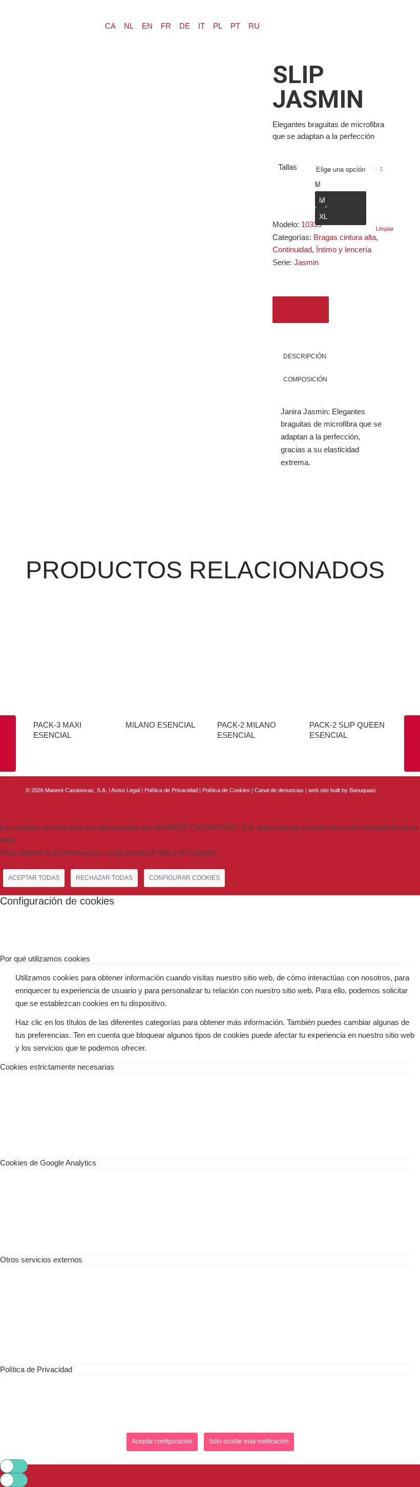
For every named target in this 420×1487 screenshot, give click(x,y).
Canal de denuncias (279, 790)
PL (217, 26)
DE (184, 26)
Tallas (287, 167)
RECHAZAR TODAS (104, 877)
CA (110, 26)
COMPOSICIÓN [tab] (305, 379)
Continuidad (292, 249)
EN (147, 26)
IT (201, 26)
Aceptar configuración (162, 1441)
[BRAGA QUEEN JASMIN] (412, 743)
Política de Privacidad (171, 790)
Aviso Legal (125, 790)
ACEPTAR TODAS (33, 877)
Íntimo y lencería (343, 249)
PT (235, 26)
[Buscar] (36, 24)
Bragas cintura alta (344, 237)
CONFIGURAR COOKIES (184, 877)
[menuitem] (36, 24)
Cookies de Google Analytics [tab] (48, 1162)
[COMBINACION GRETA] (8, 743)
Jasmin (306, 262)
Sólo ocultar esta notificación (249, 1441)
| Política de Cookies (225, 790)
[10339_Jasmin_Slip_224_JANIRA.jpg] (136, 173)
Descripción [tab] (304, 356)
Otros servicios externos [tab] (41, 1259)
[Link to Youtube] (386, 802)
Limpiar (385, 229)
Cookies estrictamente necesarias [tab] (57, 1066)
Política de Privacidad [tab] (36, 1369)
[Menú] (60, 24)
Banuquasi (362, 790)
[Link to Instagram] (371, 802)
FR (166, 26)
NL (129, 26)
